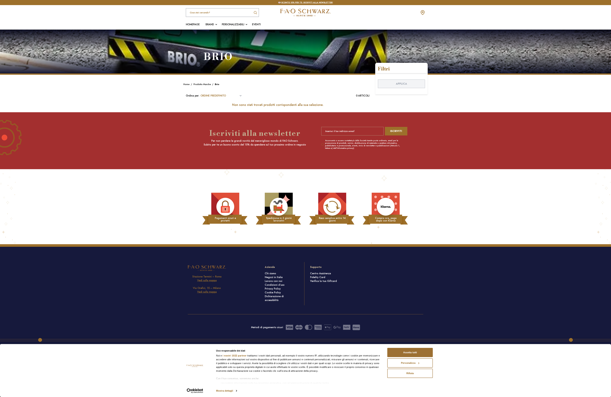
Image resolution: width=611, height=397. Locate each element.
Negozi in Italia (274, 277)
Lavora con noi (273, 281)
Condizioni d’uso (274, 285)
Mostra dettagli (224, 390)
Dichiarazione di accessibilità (274, 298)
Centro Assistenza (320, 273)
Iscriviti (396, 131)
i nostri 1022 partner (235, 355)
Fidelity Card (317, 277)
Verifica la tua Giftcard (323, 281)
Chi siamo (270, 273)
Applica (401, 84)
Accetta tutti (410, 352)
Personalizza (408, 363)
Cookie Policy (273, 292)
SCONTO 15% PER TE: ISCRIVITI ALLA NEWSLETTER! (307, 2)
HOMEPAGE (193, 24)
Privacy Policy (273, 288)
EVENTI (256, 24)
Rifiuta (410, 373)
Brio (217, 84)
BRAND (210, 24)
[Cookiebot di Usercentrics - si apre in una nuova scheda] (195, 390)
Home (186, 84)
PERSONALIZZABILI (233, 24)
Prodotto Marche (202, 84)
